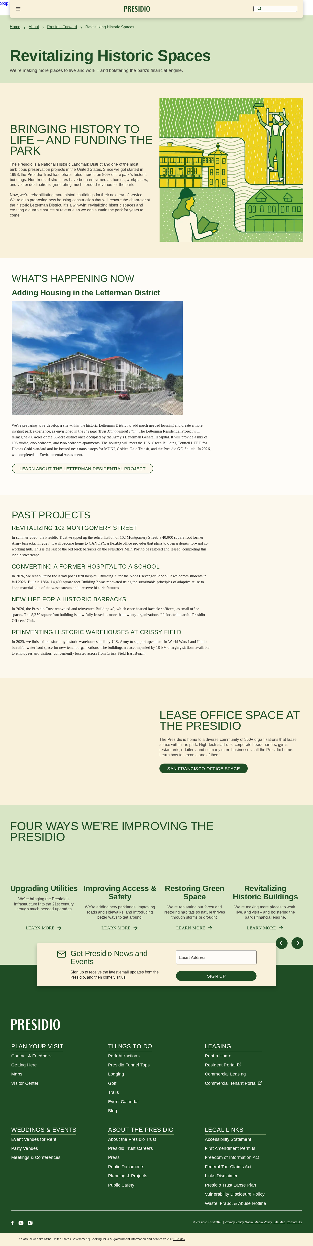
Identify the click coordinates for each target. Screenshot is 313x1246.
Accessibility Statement (228, 1139)
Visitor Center (24, 1083)
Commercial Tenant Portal (231, 1083)
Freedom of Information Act (232, 1157)
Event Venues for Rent (33, 1139)
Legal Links (224, 1129)
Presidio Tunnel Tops (129, 1065)
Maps (16, 1074)
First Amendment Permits (230, 1148)
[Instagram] (30, 1223)
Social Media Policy (258, 1222)
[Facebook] (12, 1223)
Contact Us (294, 1222)
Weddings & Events (43, 1129)
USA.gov (179, 1239)
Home (15, 27)
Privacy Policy (234, 1222)
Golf (112, 1083)
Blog (112, 1110)
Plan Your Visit (37, 1046)
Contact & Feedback (31, 1055)
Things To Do (130, 1046)
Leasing (218, 1046)
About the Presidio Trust (132, 1139)
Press (114, 1157)
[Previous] (282, 943)
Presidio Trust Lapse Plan (230, 1185)
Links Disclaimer (221, 1175)
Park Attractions (124, 1055)
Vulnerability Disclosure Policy (235, 1194)
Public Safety (121, 1185)
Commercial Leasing (225, 1074)
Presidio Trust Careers (130, 1148)
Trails (113, 1092)
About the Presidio (141, 1129)
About (34, 27)
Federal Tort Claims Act (228, 1166)
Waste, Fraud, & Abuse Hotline (235, 1203)
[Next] (297, 943)
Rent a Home (218, 1055)
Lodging (116, 1074)
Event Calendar (123, 1101)
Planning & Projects (127, 1175)
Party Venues (24, 1148)
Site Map (279, 1222)
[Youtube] (20, 1223)
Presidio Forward (62, 27)
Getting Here (24, 1065)
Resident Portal (220, 1065)
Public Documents (126, 1166)
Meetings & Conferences (35, 1157)
